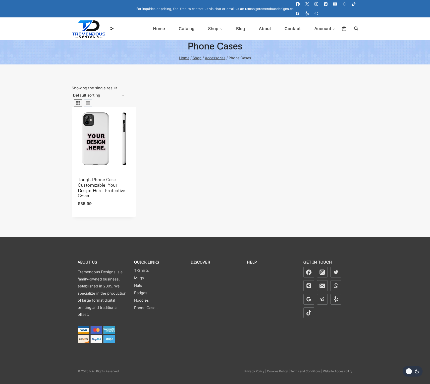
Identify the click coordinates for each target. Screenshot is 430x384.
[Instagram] (316, 4)
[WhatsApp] (316, 13)
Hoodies (141, 300)
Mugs (139, 277)
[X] (307, 4)
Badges (140, 292)
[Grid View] (78, 103)
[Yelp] (307, 13)
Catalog (187, 28)
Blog (240, 28)
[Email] (335, 4)
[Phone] (344, 4)
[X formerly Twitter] (335, 272)
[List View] (88, 103)
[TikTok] (354, 4)
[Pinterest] (326, 4)
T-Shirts (141, 270)
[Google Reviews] (298, 13)
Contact (292, 28)
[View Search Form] (353, 28)
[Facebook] (298, 4)
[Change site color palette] (413, 371)
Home (159, 28)
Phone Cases (146, 307)
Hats (138, 285)
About (265, 28)
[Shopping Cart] (344, 28)
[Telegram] (322, 299)
